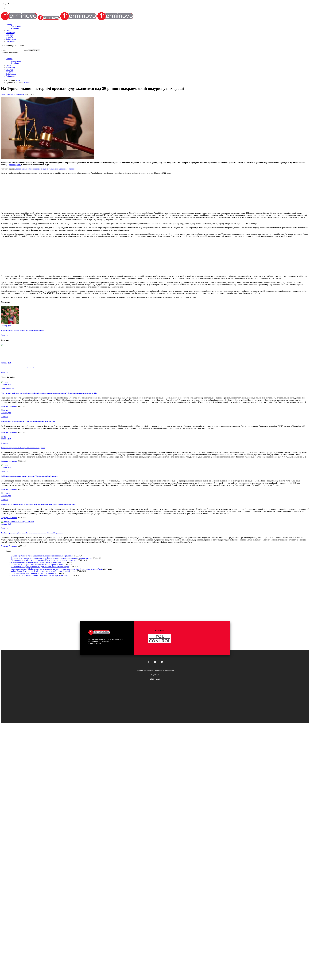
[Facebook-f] (148, 662)
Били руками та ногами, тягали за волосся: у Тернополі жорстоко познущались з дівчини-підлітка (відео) (38, 504)
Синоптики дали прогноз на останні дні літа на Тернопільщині (37, 564)
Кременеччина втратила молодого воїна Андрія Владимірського (37, 562)
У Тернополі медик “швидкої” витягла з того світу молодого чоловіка (22, 330)
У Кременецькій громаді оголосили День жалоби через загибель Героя (40, 567)
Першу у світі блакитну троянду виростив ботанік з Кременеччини (21, 367)
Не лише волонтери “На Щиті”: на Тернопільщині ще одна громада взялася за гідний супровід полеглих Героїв (57, 569)
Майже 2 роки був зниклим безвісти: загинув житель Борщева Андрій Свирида (43, 571)
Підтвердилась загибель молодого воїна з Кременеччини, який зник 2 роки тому (44, 560)
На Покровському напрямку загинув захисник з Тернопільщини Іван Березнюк (29, 476)
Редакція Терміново (16, 94)
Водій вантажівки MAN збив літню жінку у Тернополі (33, 573)
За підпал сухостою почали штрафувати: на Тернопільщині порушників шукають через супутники (51, 558)
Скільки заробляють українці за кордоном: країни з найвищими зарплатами (42, 556)
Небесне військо (7, 388)
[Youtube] (155, 662)
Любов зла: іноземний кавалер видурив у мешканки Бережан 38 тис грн (45, 169)
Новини (4, 94)
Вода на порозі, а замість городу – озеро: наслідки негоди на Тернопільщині (28, 421)
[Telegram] (161, 662)
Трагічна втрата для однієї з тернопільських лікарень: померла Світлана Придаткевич (32, 533)
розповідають (15, 165)
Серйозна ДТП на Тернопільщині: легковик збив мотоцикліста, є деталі (40, 575)
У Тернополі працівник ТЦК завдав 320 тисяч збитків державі (23, 448)
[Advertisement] (73, 193)
